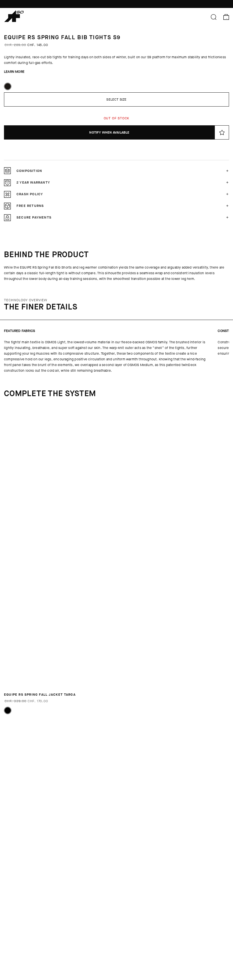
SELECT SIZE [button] (116, 99)
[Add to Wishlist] (222, 132)
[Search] (213, 17)
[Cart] (226, 17)
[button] (116, 170)
